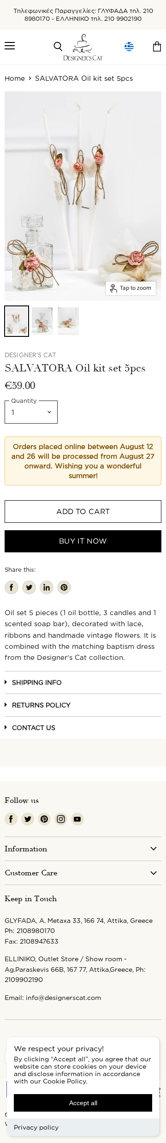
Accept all (83, 1103)
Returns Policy (41, 704)
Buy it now (83, 541)
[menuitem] (129, 47)
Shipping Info (37, 682)
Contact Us (33, 727)
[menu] (129, 47)
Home (15, 78)
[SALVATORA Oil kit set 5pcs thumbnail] (16, 321)
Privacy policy (36, 1127)
